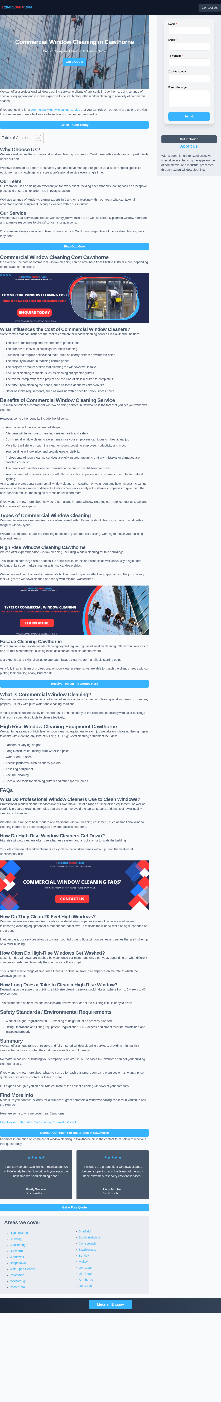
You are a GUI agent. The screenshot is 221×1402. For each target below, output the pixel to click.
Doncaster (86, 1267)
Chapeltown (18, 1263)
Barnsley (26, 1122)
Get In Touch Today (74, 125)
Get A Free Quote (74, 1207)
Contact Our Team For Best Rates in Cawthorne (74, 1133)
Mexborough (18, 1281)
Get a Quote (74, 61)
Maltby (83, 1261)
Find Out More (74, 246)
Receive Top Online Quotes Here (74, 683)
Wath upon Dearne (22, 1269)
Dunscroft (85, 1285)
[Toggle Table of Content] (36, 138)
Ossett (71, 1122)
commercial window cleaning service (55, 109)
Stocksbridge (42, 1122)
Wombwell (17, 1257)
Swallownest (87, 1249)
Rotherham (17, 1287)
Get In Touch (189, 139)
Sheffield (84, 1231)
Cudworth (59, 1122)
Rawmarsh (17, 1275)
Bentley (84, 1255)
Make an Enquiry (110, 1304)
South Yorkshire (89, 1237)
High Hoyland (9, 1122)
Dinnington (86, 1273)
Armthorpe (86, 1279)
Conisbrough (87, 1243)
